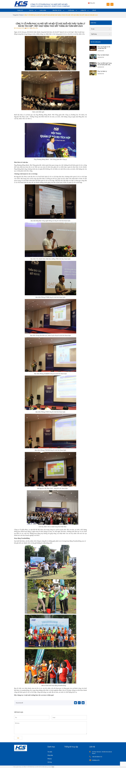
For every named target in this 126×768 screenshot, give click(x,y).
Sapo (53, 766)
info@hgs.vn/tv (96, 760)
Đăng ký (50, 758)
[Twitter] (83, 702)
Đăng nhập (50, 755)
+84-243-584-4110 (97, 756)
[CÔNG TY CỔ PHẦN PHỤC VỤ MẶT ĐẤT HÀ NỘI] (42, 4)
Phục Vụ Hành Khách (103, 55)
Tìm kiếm (50, 752)
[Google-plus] (79, 702)
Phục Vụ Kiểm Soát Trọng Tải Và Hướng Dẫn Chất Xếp (105, 63)
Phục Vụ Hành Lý (102, 71)
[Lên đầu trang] (109, 765)
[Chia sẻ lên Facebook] (75, 702)
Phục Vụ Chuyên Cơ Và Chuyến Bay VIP (104, 47)
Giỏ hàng (50, 762)
